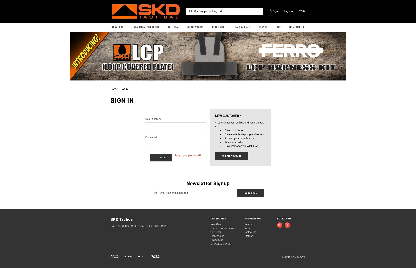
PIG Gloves (217, 27)
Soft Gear (173, 27)
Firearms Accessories (145, 27)
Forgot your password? (188, 155)
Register (289, 11)
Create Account (231, 155)
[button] (208, 56)
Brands (263, 27)
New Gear (118, 27)
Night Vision (195, 27)
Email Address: (153, 119)
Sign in (276, 11)
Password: (151, 137)
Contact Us (296, 27)
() (304, 11)
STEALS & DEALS (241, 27)
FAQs (278, 27)
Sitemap (248, 236)
